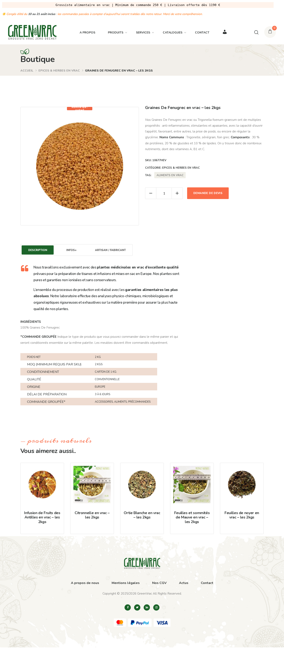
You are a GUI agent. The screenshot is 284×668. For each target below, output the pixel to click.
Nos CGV (159, 583)
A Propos (87, 33)
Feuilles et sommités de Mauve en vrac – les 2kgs (192, 517)
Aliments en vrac (170, 175)
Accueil (26, 71)
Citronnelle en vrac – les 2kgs (92, 515)
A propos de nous (85, 583)
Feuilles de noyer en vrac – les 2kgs (242, 515)
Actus (183, 583)
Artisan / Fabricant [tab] (110, 250)
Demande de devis (207, 193)
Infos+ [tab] (71, 250)
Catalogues (172, 33)
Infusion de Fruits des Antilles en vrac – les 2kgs (42, 517)
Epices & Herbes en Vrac (59, 71)
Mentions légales (126, 583)
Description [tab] (37, 250)
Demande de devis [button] (45, 499)
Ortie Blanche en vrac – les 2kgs (142, 515)
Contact (202, 33)
